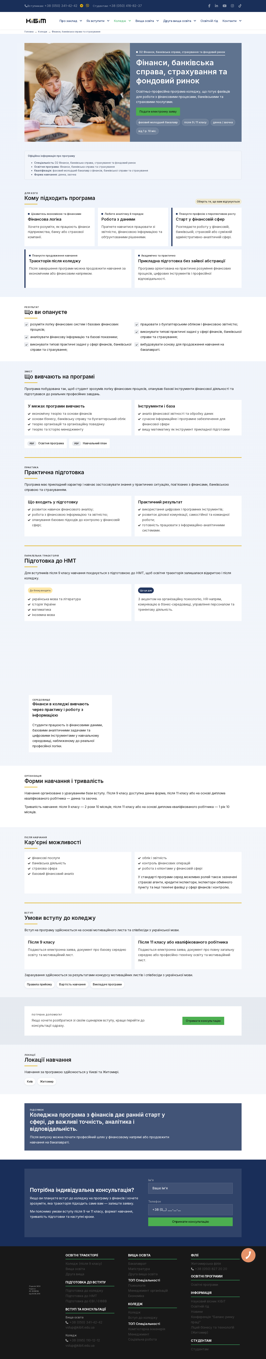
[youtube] (225, 6)
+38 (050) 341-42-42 (61, 6)
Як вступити (95, 21)
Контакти (229, 21)
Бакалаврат (137, 1263)
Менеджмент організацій (148, 1290)
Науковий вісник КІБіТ (208, 1301)
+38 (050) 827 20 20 (211, 1269)
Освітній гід (209, 21)
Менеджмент (138, 1334)
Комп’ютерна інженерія (146, 1329)
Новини (197, 1312)
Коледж (120, 21)
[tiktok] (240, 6)
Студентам (199, 1349)
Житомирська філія (206, 1263)
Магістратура (139, 1269)
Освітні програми (204, 1284)
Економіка (136, 1296)
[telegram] (82, 6)
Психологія (136, 1285)
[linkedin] (217, 6)
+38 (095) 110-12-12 (84, 1340)
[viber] (88, 6)
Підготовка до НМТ (81, 1296)
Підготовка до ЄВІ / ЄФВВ (86, 1301)
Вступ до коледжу (142, 1317)
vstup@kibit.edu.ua (80, 1327)
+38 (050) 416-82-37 (125, 6)
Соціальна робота (142, 1339)
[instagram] (233, 6)
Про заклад (68, 21)
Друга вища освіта (177, 21)
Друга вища (75, 1274)
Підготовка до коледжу (84, 1290)
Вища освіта (144, 21)
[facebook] (209, 6)
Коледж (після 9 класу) (84, 1263)
